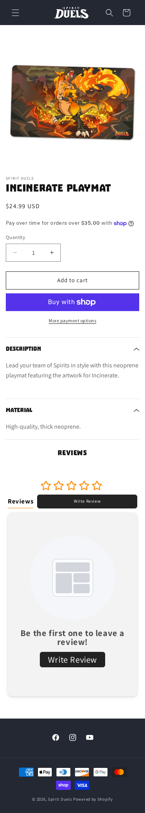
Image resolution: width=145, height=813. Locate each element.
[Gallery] (72, 101)
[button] (15, 12)
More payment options (72, 320)
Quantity (15, 237)
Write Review (87, 501)
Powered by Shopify (93, 799)
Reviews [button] (20, 501)
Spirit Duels (60, 799)
